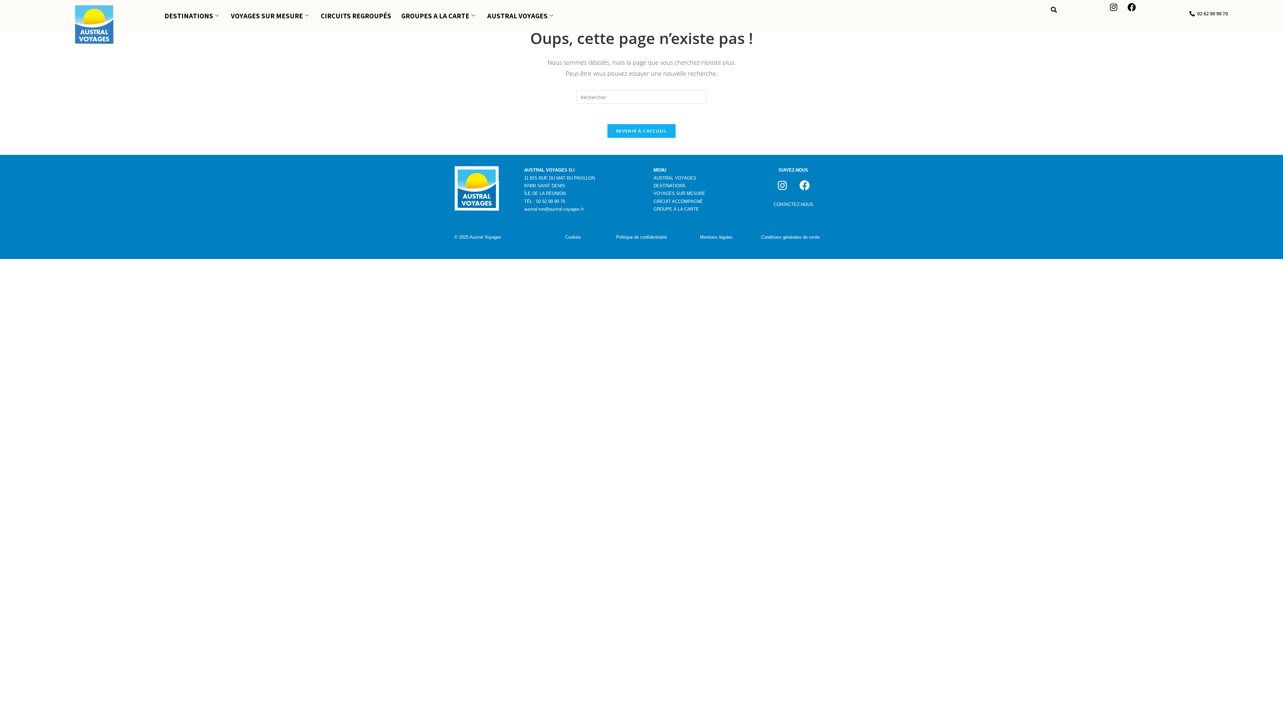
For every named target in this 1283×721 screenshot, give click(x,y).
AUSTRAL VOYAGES (517, 15)
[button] (1053, 9)
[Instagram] (782, 185)
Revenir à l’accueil (641, 131)
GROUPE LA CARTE (676, 209)
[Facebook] (804, 185)
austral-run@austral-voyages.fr (554, 209)
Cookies (573, 237)
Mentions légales (716, 237)
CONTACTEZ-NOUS (793, 204)
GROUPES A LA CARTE (435, 15)
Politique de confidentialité (641, 237)
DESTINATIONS (188, 15)
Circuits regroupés (356, 15)
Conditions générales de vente (790, 237)
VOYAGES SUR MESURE (267, 15)
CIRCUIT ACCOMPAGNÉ (678, 201)
